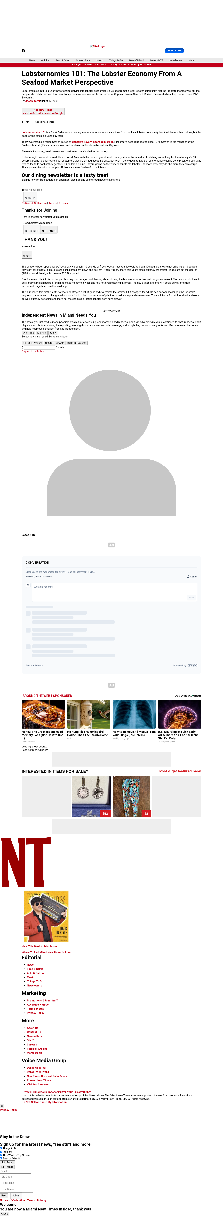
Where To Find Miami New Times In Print (46, 952)
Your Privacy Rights (79, 1092)
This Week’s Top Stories (17, 1155)
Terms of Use (35, 1008)
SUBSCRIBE (32, 231)
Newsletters (175, 60)
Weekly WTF (156, 60)
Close (4, 1213)
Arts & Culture (83, 60)
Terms (53, 203)
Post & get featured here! (180, 771)
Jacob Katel (32, 101)
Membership (34, 1052)
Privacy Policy (35, 1013)
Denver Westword (38, 1072)
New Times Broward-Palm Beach (47, 1076)
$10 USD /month (32, 343)
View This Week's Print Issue (39, 946)
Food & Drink (62, 60)
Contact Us (34, 1032)
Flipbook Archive (37, 1048)
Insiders (7, 1151)
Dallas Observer (37, 1067)
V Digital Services (38, 1084)
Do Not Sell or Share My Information (44, 1102)
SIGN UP (30, 198)
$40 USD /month (76, 343)
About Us (32, 1027)
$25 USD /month (54, 343)
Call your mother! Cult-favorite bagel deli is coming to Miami (111, 64)
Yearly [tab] (53, 332)
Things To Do (116, 60)
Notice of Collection (34, 203)
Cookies (44, 1092)
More (191, 60)
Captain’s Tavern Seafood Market (92, 141)
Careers (32, 1044)
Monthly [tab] (41, 332)
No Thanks (7, 1166)
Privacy (63, 203)
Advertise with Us (38, 1004)
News (32, 60)
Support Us (174, 50)
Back (4, 1195)
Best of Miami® (12, 1158)
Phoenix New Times (39, 1080)
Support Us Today (33, 351)
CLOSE (27, 256)
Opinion (45, 60)
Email (26, 189)
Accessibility (57, 1092)
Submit (16, 1195)
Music (99, 60)
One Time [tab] (28, 332)
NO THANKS (49, 231)
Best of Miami (136, 60)
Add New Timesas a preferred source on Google (43, 111)
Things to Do (10, 1148)
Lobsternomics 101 (34, 132)
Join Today (7, 1162)
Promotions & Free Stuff (42, 1000)
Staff (30, 1040)
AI (66, 1092)
